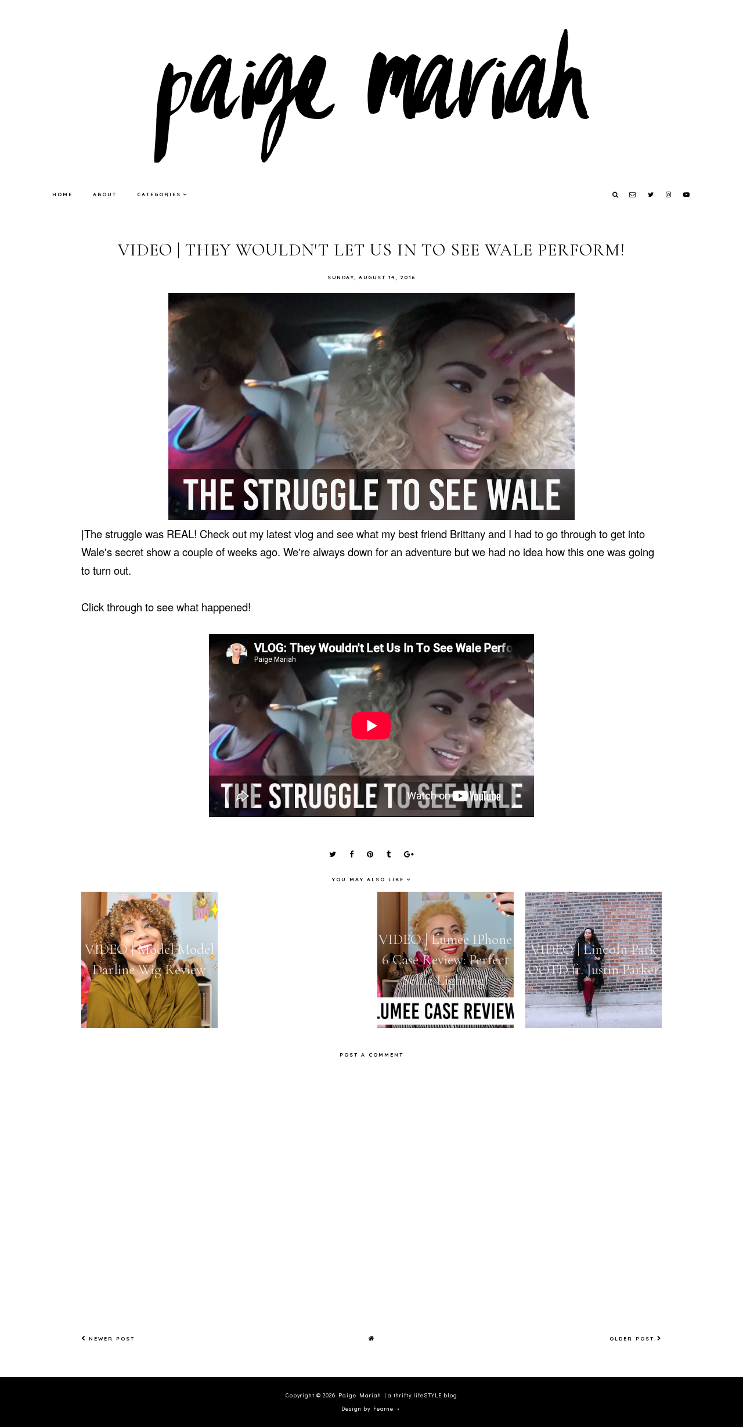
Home (62, 194)
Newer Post (110, 1338)
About (105, 194)
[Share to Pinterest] (370, 854)
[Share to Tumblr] (389, 854)
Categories (159, 194)
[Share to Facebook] (351, 854)
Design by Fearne (367, 1408)
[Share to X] (332, 854)
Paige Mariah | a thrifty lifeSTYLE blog (397, 1395)
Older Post (633, 1338)
